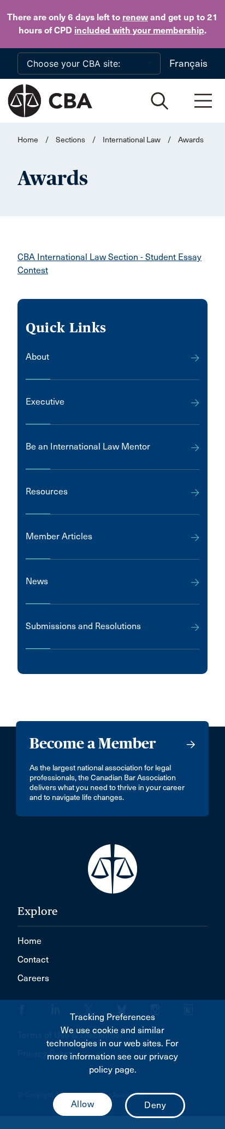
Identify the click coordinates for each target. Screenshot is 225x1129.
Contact (33, 959)
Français (188, 63)
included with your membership (139, 30)
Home (27, 140)
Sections (71, 140)
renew (135, 17)
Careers (33, 978)
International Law (132, 140)
